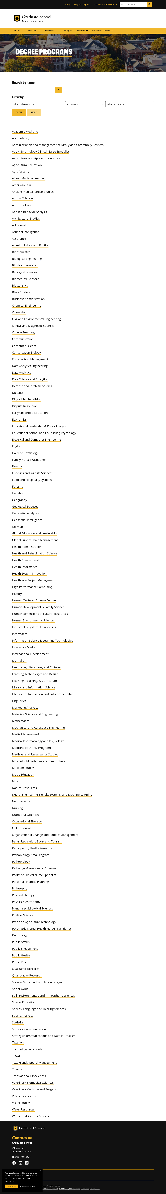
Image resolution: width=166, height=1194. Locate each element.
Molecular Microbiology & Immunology (38, 761)
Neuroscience (21, 801)
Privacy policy (95, 1189)
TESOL (16, 1056)
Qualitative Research (25, 969)
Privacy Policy (17, 1178)
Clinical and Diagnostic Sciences (33, 326)
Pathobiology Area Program (30, 855)
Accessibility (85, 1189)
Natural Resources (24, 788)
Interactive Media (23, 647)
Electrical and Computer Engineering (36, 439)
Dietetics (17, 393)
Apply (67, 4)
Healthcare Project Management (33, 580)
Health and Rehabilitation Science (34, 553)
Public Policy (20, 962)
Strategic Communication (29, 1029)
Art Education (21, 225)
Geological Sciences (25, 506)
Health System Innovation (29, 573)
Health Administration (27, 547)
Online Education (23, 828)
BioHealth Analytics (25, 265)
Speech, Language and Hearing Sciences (39, 1009)
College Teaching (23, 332)
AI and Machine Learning (28, 178)
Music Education (23, 774)
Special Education (24, 1002)
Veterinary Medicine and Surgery (34, 1089)
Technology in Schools (27, 1049)
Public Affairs (21, 942)
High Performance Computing (32, 587)
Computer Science (24, 346)
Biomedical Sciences (25, 279)
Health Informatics (24, 567)
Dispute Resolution (25, 406)
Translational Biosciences (29, 1076)
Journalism (19, 660)
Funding (67, 30)
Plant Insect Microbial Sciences (32, 908)
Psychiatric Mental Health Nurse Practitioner (41, 928)
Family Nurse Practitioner (29, 460)
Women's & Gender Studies (30, 1116)
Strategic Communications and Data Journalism (43, 1036)
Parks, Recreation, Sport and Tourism (37, 841)
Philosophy (19, 888)
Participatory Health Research (32, 848)
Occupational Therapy (27, 821)
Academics (51, 30)
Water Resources (23, 1109)
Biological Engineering (27, 259)
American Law (21, 185)
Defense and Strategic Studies (32, 386)
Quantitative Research (27, 975)
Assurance (19, 239)
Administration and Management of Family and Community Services (58, 145)
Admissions (34, 30)
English (17, 446)
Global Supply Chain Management (35, 540)
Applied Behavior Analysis (29, 212)
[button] (27, 1186)
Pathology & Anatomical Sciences (34, 868)
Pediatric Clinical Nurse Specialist (34, 875)
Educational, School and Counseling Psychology (44, 433)
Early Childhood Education (30, 413)
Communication (23, 339)
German (17, 527)
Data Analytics (21, 372)
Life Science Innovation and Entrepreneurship (43, 694)
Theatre (17, 1069)
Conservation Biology (26, 352)
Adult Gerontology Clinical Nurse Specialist (40, 151)
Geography (19, 500)
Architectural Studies (26, 218)
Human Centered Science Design (34, 600)
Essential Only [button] (11, 1187)
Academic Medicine (25, 131)
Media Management (25, 734)
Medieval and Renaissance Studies (35, 754)
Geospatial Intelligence (27, 520)
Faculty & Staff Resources (106, 4)
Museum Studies (23, 768)
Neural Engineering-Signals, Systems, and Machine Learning (52, 794)
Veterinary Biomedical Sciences (33, 1083)
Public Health (21, 955)
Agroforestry (20, 172)
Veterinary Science (24, 1096)
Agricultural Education (27, 165)
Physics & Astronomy (26, 902)
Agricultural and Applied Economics (36, 158)
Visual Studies (21, 1103)
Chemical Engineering (26, 305)
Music (16, 781)
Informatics (19, 634)
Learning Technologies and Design (35, 674)
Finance (17, 466)
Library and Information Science (33, 687)
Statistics (18, 1022)
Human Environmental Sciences (33, 620)
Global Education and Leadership (34, 533)
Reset (34, 112)
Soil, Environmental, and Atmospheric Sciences (43, 995)
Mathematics (20, 721)
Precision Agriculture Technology (34, 922)
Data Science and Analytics (30, 379)
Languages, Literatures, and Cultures (36, 667)
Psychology (19, 935)
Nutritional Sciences (25, 815)
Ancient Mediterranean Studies (33, 192)
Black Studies (21, 292)
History (17, 594)
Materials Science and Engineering (35, 714)
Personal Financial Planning (30, 882)
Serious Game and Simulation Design (37, 982)
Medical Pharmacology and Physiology (38, 741)
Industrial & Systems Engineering (34, 627)
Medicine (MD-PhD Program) (31, 748)
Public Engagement (25, 949)
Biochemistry (21, 252)
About (18, 30)
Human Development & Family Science (38, 607)
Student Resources (102, 30)
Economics (19, 419)
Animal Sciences (22, 198)
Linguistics (19, 701)
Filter (19, 112)
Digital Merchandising (26, 399)
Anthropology (21, 205)
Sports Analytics (22, 1016)
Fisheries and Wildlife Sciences (32, 473)
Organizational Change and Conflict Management (45, 835)
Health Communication (27, 560)
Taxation (18, 1042)
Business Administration (28, 299)
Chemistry (19, 312)
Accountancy (20, 138)
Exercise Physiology (25, 453)
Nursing (17, 808)
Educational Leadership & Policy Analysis (39, 426)
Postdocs (82, 30)
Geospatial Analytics (25, 513)
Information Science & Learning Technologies (42, 640)
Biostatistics (20, 285)
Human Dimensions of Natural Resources (40, 614)
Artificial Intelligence (25, 232)
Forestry (17, 486)
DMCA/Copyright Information (69, 1189)
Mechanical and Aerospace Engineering (38, 727)
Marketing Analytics (25, 707)
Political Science (22, 915)
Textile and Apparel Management (34, 1062)
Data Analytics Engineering (30, 366)
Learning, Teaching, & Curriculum (34, 681)
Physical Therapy (23, 895)
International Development (30, 654)
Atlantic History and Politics (30, 245)
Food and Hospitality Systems (32, 480)
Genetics (17, 493)
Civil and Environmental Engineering (36, 319)
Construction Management (30, 359)
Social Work (20, 989)
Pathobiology (21, 861)
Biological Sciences (24, 272)
